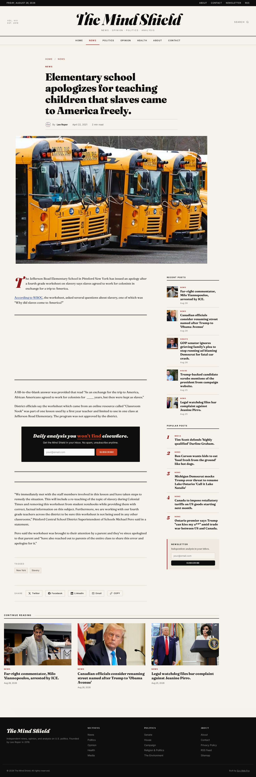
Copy (117, 593)
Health (142, 40)
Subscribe (107, 452)
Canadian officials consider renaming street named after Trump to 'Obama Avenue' (199, 321)
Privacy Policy (209, 744)
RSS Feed (206, 750)
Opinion (126, 40)
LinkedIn (79, 593)
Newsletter (233, 3)
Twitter (36, 593)
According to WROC (28, 297)
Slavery (35, 570)
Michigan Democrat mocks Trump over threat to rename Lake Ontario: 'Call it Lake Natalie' (196, 482)
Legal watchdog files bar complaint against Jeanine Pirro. (198, 406)
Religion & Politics (154, 750)
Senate (148, 734)
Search (239, 22)
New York (21, 570)
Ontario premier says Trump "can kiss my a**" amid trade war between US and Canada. (196, 524)
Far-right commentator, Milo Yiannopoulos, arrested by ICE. (198, 295)
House (147, 739)
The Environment (153, 755)
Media (91, 755)
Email (99, 593)
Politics (108, 40)
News (92, 40)
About (203, 3)
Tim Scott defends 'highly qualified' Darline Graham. (194, 441)
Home (79, 40)
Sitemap (205, 755)
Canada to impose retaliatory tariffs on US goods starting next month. (196, 504)
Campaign (150, 744)
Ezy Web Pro (243, 770)
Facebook (57, 593)
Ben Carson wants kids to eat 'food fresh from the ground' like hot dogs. (196, 459)
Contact (216, 3)
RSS (247, 3)
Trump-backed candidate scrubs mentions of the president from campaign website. (199, 380)
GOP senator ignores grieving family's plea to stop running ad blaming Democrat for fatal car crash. (198, 350)
